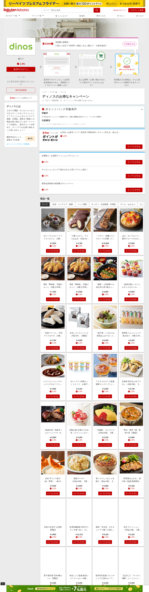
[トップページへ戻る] (16, 10)
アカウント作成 (136, 10)
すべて (45, 204)
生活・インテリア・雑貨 (62, 204)
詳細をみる (130, 44)
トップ (44, 92)
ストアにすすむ (134, 147)
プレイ (122, 16)
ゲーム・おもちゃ (127, 204)
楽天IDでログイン (120, 10)
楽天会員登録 (21, 90)
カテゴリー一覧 (11, 16)
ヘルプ (141, 16)
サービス (102, 16)
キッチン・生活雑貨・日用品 (103, 204)
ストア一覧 (53, 92)
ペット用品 (82, 204)
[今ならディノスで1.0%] (74, 30)
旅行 (83, 16)
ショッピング (63, 16)
